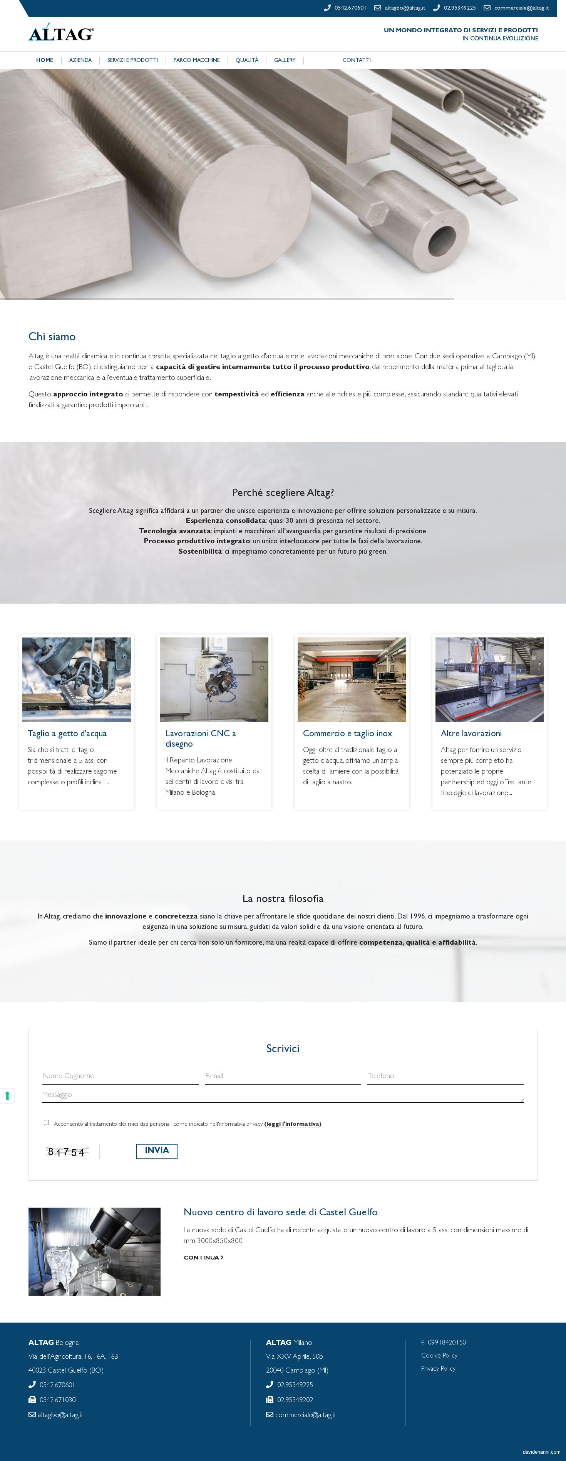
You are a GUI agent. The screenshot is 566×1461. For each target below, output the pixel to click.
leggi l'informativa (292, 1125)
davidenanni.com (542, 1452)
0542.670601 (57, 1385)
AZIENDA (80, 60)
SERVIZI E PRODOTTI (132, 60)
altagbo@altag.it (59, 1415)
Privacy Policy (438, 1369)
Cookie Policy (439, 1356)
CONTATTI (357, 60)
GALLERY (285, 60)
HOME (45, 60)
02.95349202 (295, 1400)
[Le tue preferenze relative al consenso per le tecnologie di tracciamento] (7, 1095)
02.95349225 (295, 1385)
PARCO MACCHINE (197, 60)
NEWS (319, 60)
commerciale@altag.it (304, 1415)
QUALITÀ (247, 60)
